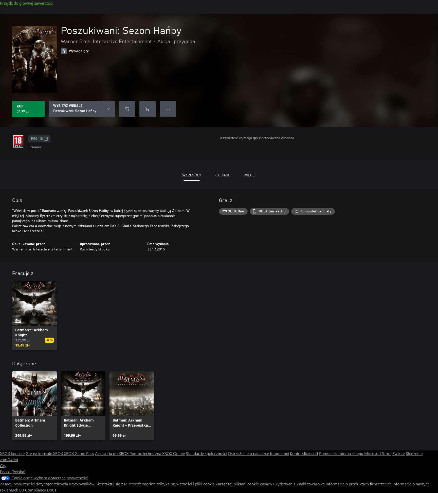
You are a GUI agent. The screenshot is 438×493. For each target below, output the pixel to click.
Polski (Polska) (12, 471)
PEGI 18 (37, 139)
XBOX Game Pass (79, 453)
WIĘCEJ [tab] (250, 175)
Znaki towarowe (311, 483)
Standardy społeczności (206, 453)
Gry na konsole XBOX (45, 453)
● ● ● (168, 108)
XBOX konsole (12, 453)
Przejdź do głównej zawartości (26, 3)
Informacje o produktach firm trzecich (359, 483)
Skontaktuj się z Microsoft (118, 483)
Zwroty (398, 453)
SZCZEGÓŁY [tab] (191, 175)
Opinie (179, 453)
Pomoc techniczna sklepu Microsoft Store (355, 453)
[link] (34, 315)
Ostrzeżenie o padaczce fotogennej (258, 453)
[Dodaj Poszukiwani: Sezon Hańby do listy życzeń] (127, 109)
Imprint (148, 483)
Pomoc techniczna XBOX (151, 453)
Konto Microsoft (304, 453)
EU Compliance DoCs (37, 489)
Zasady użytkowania (278, 483)
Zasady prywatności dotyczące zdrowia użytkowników (47, 483)
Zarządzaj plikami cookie (237, 483)
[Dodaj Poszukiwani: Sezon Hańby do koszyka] (147, 109)
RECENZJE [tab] (222, 175)
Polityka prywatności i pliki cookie (185, 483)
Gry (3, 465)
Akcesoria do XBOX (112, 453)
